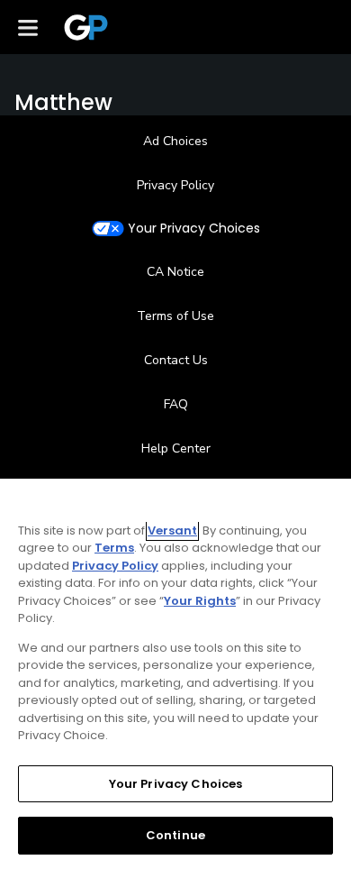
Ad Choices (175, 141)
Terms (114, 547)
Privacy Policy (175, 185)
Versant (172, 530)
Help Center (176, 448)
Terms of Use (175, 316)
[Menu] (28, 27)
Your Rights (200, 600)
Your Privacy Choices (194, 228)
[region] (175, 674)
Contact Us (176, 360)
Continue (175, 835)
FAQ (176, 404)
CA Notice (175, 271)
